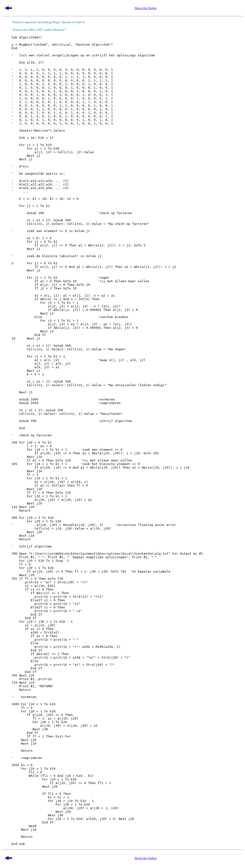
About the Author (145, 8)
